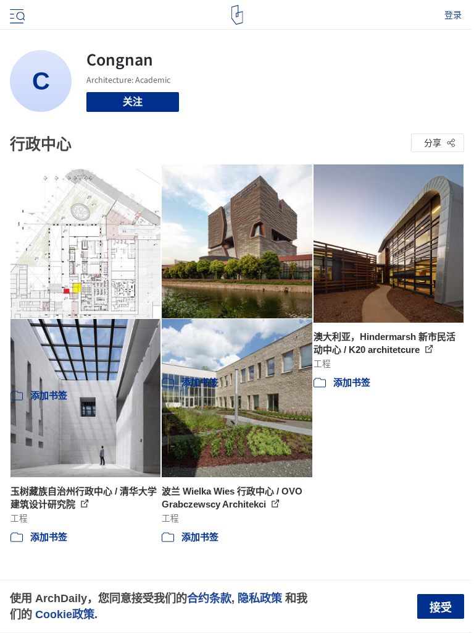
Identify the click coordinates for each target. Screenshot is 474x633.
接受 (441, 607)
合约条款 (209, 598)
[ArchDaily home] (237, 15)
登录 (453, 15)
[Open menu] (16, 14)
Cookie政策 (64, 614)
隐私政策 (260, 598)
